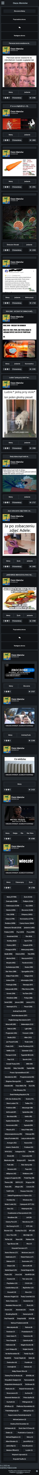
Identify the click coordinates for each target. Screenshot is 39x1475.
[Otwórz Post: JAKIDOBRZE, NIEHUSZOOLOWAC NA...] (20, 609)
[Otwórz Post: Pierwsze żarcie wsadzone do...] (20, 86)
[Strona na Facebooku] (37, 1471)
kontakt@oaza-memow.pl (23, 1472)
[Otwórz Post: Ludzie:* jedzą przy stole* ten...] (20, 437)
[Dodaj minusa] (7, 98)
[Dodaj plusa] (6, 98)
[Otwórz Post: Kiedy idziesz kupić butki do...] (20, 491)
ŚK (22, 1473)
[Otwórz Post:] (20, 148)
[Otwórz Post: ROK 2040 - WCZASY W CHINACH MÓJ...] (20, 358)
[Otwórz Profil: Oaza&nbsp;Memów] (6, 50)
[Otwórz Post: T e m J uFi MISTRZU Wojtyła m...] (19, 816)
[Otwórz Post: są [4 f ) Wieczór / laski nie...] (19, 865)
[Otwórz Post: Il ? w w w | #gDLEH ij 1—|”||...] (20, 129)
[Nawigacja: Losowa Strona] (19, 27)
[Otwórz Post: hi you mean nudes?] (19, 671)
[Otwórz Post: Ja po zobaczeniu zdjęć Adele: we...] (20, 555)
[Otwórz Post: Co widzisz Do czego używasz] (19, 767)
